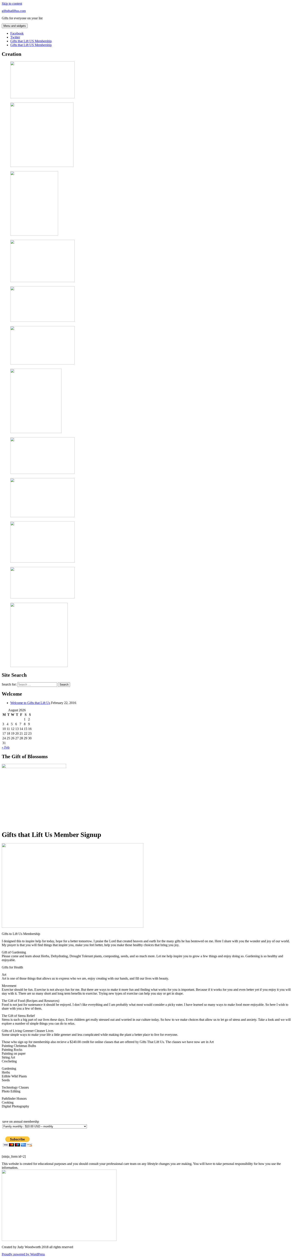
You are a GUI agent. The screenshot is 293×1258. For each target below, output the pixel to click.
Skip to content (12, 3)
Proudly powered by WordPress (23, 1254)
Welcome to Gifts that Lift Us (30, 703)
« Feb (5, 747)
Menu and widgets (14, 25)
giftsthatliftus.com (14, 11)
